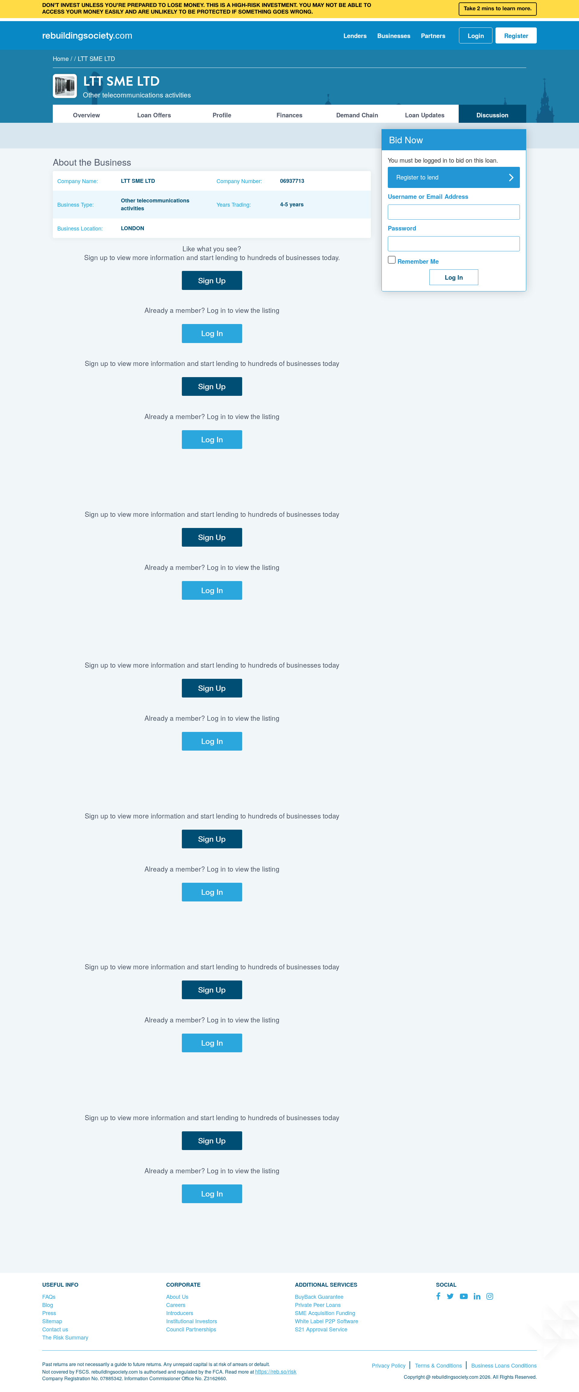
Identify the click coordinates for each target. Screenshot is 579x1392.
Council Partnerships (191, 1329)
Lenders (355, 35)
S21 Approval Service (321, 1329)
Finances (289, 114)
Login (476, 35)
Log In (212, 333)
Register (516, 35)
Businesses (393, 35)
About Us (177, 1296)
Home (61, 58)
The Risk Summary (65, 1337)
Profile (222, 114)
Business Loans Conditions (504, 1365)
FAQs (48, 1296)
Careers (175, 1304)
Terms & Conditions (438, 1365)
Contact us (55, 1329)
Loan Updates (425, 114)
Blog (47, 1304)
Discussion (492, 114)
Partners (433, 35)
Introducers (179, 1313)
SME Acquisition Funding (325, 1313)
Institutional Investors (191, 1321)
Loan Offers (154, 114)
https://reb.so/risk (275, 1371)
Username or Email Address (428, 196)
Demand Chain (357, 114)
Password (402, 228)
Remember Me (417, 261)
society (87, 35)
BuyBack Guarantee (319, 1296)
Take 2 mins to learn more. (498, 8)
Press (49, 1313)
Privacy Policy (389, 1365)
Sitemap (52, 1321)
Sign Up (212, 280)
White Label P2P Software (326, 1321)
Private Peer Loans (318, 1304)
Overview (86, 114)
